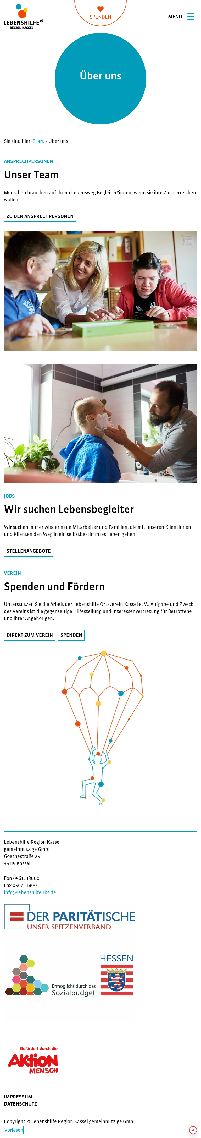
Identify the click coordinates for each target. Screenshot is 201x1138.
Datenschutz (20, 1104)
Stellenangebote (29, 551)
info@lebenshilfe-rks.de (30, 892)
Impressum (18, 1096)
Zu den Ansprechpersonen (40, 216)
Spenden (100, 17)
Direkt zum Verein (30, 635)
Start (38, 141)
